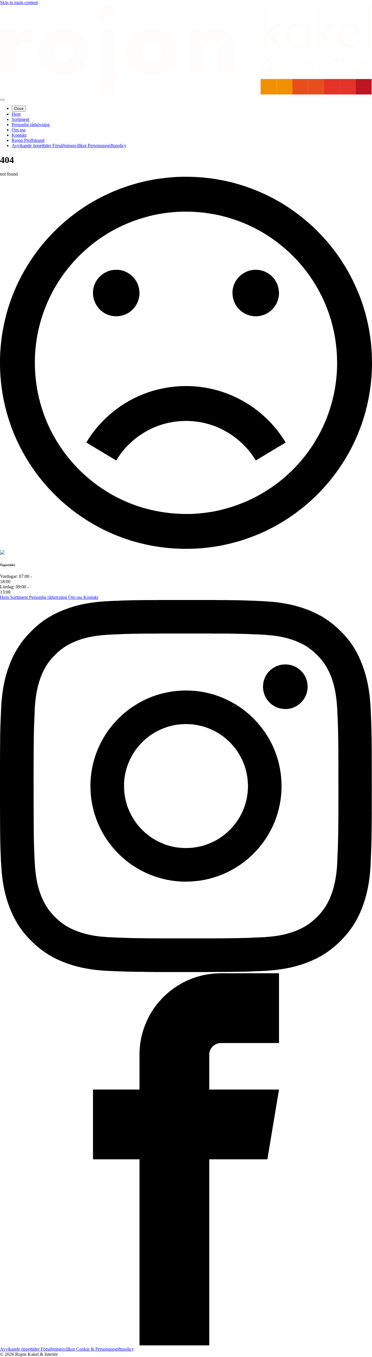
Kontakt (90, 597)
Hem (5, 597)
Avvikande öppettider (32, 145)
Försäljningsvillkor (70, 145)
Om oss (75, 597)
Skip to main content (19, 2)
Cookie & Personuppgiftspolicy (105, 1349)
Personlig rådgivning (48, 597)
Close (19, 108)
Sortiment (19, 597)
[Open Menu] (2, 100)
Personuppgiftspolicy (107, 145)
